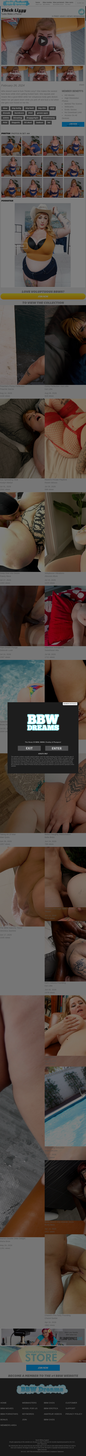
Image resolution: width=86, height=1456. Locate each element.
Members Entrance (70, 703)
